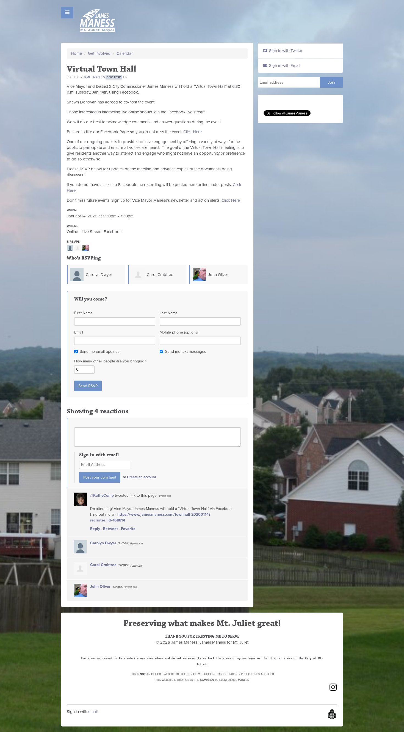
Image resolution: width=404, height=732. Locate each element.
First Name (83, 313)
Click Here (192, 131)
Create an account (141, 477)
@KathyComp (102, 495)
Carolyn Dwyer (99, 274)
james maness (94, 77)
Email (78, 332)
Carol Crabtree (160, 274)
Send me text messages (185, 351)
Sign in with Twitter (285, 50)
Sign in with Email (284, 65)
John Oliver (218, 274)
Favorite (128, 528)
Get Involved (99, 53)
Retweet (110, 528)
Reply (95, 528)
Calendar (125, 53)
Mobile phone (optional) (179, 332)
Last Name (169, 313)
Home (76, 53)
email (93, 711)
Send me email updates (100, 351)
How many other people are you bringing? (110, 361)
